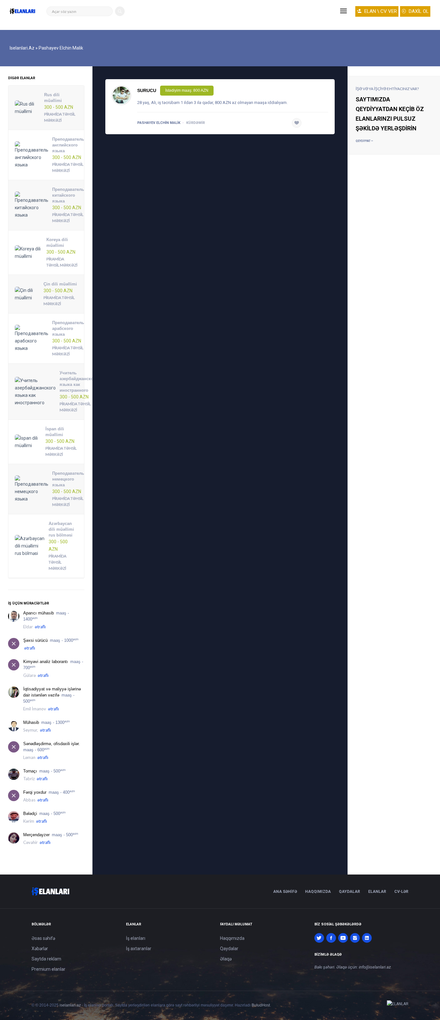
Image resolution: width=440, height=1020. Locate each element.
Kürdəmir (195, 123)
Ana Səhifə (285, 891)
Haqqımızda (318, 891)
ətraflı (40, 626)
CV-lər (401, 891)
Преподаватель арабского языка (68, 328)
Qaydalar (349, 891)
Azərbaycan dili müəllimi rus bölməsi (61, 529)
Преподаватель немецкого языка (68, 479)
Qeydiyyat (363, 141)
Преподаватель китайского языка (68, 195)
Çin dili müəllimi (60, 284)
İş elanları (135, 938)
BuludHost (261, 1005)
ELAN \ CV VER (380, 11)
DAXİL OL (418, 11)
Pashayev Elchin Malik (158, 123)
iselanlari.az (70, 1005)
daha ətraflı (316, 123)
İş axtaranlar (138, 948)
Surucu (146, 90)
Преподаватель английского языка (68, 145)
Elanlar (377, 891)
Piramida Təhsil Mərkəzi (57, 562)
